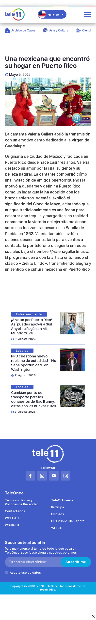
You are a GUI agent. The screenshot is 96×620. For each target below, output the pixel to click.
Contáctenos (15, 511)
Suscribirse (75, 562)
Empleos (57, 514)
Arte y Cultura (58, 30)
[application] (48, 102)
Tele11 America (62, 500)
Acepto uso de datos (25, 572)
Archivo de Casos (23, 30)
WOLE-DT (12, 518)
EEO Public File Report (67, 521)
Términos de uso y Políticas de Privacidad (21, 502)
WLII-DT (57, 528)
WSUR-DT (12, 525)
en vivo (53, 14)
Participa (57, 507)
